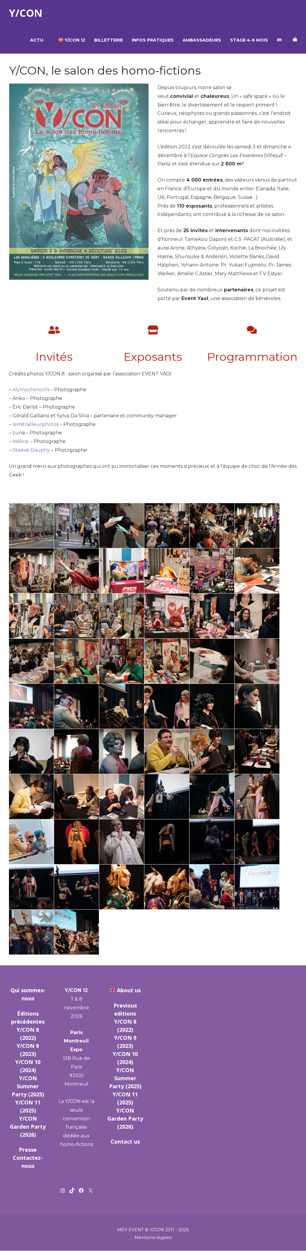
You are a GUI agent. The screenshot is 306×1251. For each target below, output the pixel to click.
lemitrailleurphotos (36, 424)
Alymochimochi (31, 389)
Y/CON (25, 13)
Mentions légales (153, 1237)
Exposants (153, 356)
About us (129, 990)
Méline (21, 441)
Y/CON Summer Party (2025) (28, 1086)
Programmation (252, 356)
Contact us (125, 1141)
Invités (54, 356)
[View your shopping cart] (295, 39)
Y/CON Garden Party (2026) (28, 1126)
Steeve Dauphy (31, 450)
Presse (28, 1149)
